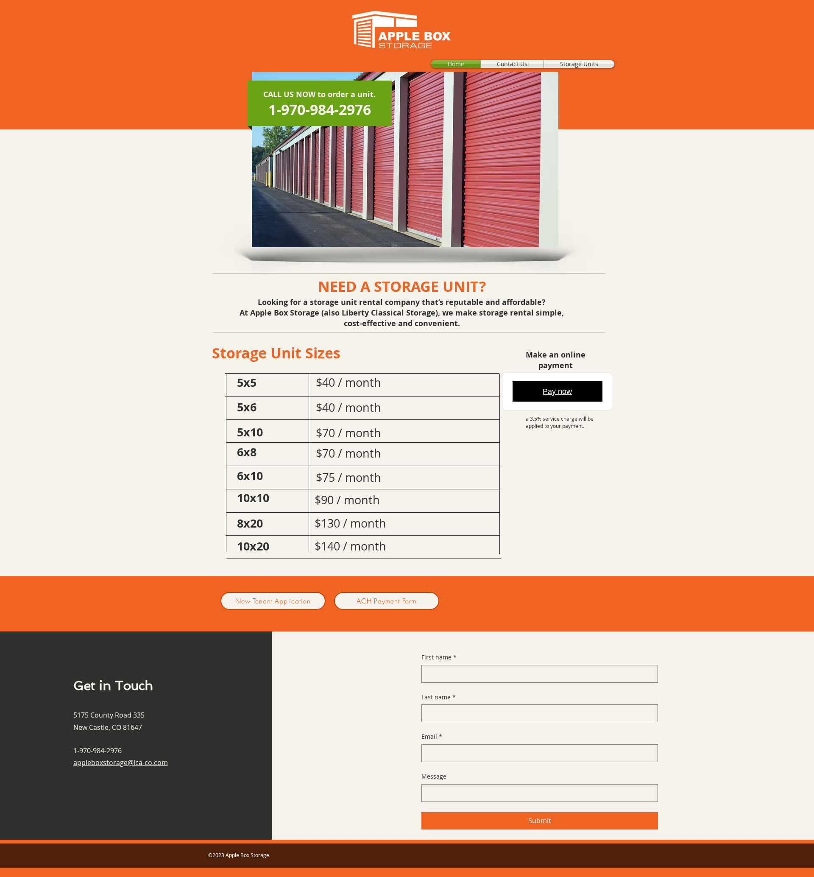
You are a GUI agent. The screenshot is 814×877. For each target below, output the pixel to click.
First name (439, 657)
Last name (438, 697)
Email (431, 736)
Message (433, 776)
